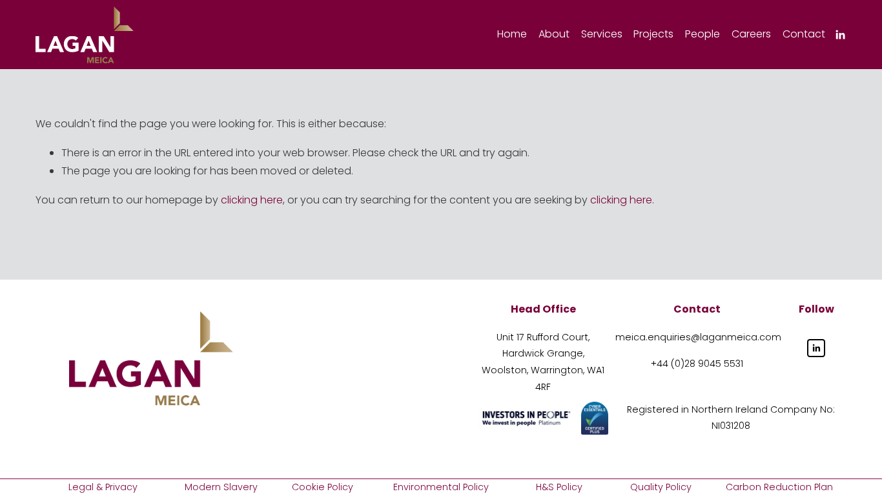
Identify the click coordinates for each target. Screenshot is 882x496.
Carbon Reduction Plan (779, 486)
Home (512, 33)
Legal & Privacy (103, 486)
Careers (751, 33)
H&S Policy (559, 486)
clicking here (252, 199)
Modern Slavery (221, 486)
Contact (804, 33)
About (553, 33)
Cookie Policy (322, 486)
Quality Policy (661, 486)
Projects (653, 33)
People (702, 33)
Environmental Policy (441, 486)
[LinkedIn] (840, 34)
